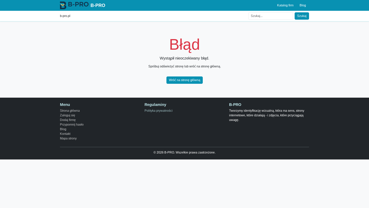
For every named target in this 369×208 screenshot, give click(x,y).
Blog (303, 5)
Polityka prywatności (159, 110)
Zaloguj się (67, 115)
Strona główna (70, 110)
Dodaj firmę (68, 120)
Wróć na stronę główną (184, 80)
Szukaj (302, 16)
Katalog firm (285, 5)
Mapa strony (68, 138)
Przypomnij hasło (72, 124)
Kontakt (65, 133)
